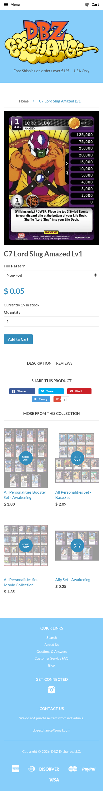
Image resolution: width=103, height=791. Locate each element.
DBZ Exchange (62, 752)
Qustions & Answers (51, 652)
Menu (15, 4)
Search (51, 638)
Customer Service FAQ (51, 658)
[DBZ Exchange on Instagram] (52, 692)
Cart (95, 4)
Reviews (64, 363)
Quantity (12, 312)
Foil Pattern (15, 265)
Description (39, 363)
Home (24, 101)
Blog (51, 665)
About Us (51, 645)
